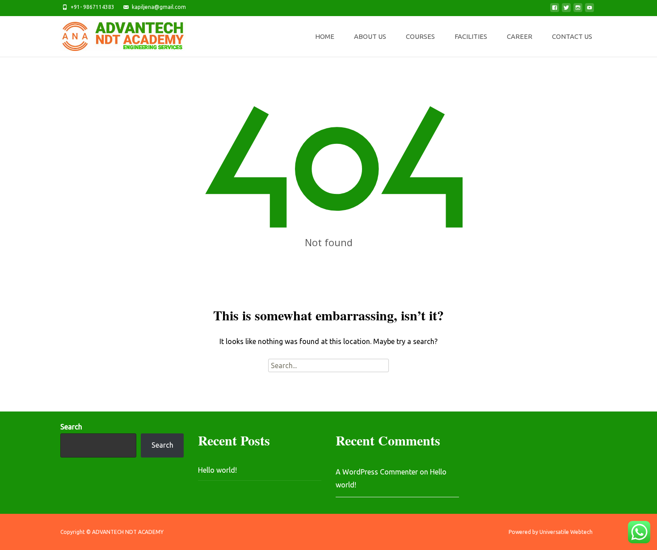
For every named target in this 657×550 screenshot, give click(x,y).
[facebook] (554, 10)
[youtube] (589, 10)
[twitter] (566, 10)
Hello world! (217, 470)
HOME (324, 36)
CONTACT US (572, 36)
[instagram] (577, 10)
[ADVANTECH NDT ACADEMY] (115, 34)
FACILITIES (471, 36)
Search (71, 427)
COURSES (420, 36)
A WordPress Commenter (377, 472)
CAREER (519, 36)
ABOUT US (370, 36)
